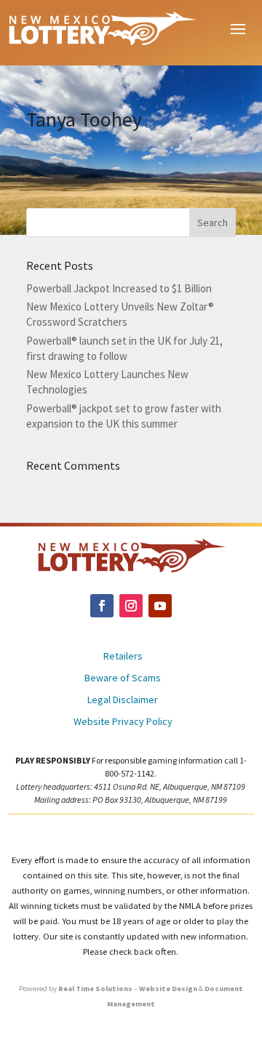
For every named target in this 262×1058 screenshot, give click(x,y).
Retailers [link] (123, 656)
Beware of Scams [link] (122, 678)
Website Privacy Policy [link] (123, 722)
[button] (238, 27)
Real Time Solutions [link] (95, 988)
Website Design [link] (168, 988)
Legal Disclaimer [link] (122, 700)
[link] (102, 27)
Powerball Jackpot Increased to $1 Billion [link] (119, 288)
